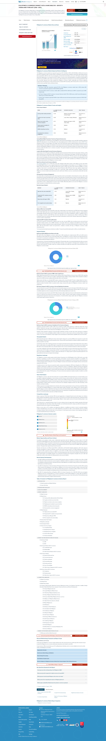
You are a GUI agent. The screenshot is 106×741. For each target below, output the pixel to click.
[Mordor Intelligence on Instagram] (66, 720)
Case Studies (31, 722)
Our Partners (31, 714)
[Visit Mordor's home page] (25, 1)
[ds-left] (27, 36)
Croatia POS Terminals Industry (60, 692)
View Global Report (69, 24)
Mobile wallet (39, 140)
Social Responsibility (33, 717)
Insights (20, 722)
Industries (67, 1)
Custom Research (42, 1)
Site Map (30, 734)
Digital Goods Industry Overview (77, 692)
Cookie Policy (31, 731)
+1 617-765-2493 (82, 1)
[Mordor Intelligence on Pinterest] (64, 720)
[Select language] (76, 1)
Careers (20, 729)
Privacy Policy (21, 731)
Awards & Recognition (23, 719)
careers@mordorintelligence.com (62, 715)
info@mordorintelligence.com (46, 722)
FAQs (30, 719)
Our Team (31, 712)
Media (20, 717)
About (49, 1)
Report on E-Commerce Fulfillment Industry (60, 697)
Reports (35, 1)
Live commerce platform (41, 163)
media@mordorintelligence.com (47, 726)
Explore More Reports (49, 689)
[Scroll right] (86, 20)
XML (19, 734)
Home (20, 709)
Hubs (30, 726)
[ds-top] (77, 14)
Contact (72, 1)
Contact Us (31, 724)
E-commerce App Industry (42, 696)
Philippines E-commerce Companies (44, 702)
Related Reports (40, 689)
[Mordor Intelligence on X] (62, 720)
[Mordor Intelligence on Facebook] (60, 720)
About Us (20, 712)
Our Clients (21, 714)
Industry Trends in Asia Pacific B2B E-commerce (44, 693)
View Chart (42, 67)
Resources (61, 1)
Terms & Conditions (33, 729)
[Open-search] (103, 1)
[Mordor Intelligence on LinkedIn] (57, 720)
